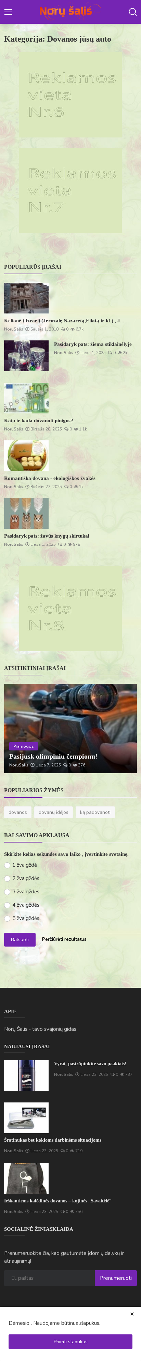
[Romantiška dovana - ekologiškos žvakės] (26, 455)
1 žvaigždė (24, 865)
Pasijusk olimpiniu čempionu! (53, 756)
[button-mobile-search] (133, 12)
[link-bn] (70, 94)
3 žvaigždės (25, 891)
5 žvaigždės (25, 918)
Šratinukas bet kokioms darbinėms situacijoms (52, 1140)
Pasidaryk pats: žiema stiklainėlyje (93, 344)
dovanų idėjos (53, 812)
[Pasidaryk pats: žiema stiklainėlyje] (26, 355)
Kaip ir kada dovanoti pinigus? (38, 420)
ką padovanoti (95, 812)
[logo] (70, 11)
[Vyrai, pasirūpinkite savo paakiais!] (26, 1075)
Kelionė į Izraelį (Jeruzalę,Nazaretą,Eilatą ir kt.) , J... (64, 320)
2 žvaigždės (25, 878)
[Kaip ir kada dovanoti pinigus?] (26, 398)
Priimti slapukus (71, 1341)
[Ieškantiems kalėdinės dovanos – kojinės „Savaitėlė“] (26, 1178)
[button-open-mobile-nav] (8, 12)
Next (124, 728)
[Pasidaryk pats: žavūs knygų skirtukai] (26, 513)
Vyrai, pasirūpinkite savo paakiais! (90, 1063)
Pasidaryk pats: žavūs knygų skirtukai (46, 536)
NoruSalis (13, 329)
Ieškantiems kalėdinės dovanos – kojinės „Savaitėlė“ (58, 1200)
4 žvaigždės (25, 905)
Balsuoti (20, 939)
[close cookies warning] (132, 1314)
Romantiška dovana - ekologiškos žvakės (49, 478)
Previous (16, 728)
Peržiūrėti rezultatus (64, 939)
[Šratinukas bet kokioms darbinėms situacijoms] (26, 1117)
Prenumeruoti (116, 1278)
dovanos (18, 812)
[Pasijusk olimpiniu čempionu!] (70, 728)
